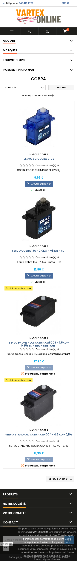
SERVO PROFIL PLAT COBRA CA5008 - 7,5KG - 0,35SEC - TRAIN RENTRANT (39, 344)
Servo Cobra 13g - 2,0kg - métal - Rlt (39, 251)
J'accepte (6, 543)
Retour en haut (61, 479)
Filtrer (61, 87)
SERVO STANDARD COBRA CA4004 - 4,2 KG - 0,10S (39, 434)
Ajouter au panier (39, 183)
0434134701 (26, 3)
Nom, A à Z (25, 88)
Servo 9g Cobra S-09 (39, 159)
